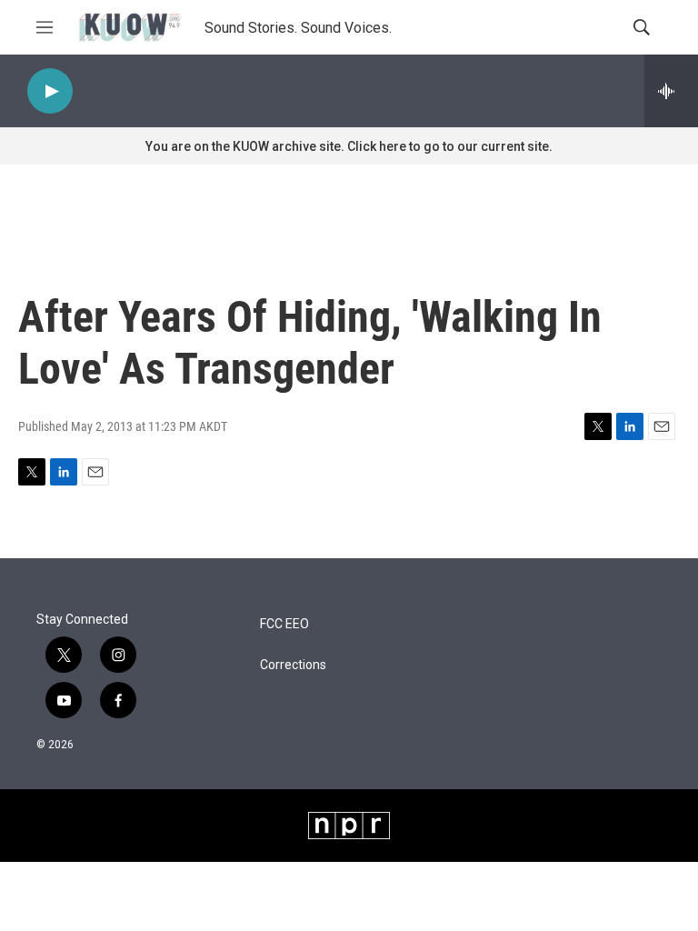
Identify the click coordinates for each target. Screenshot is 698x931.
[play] (50, 91)
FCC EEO (284, 624)
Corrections (293, 665)
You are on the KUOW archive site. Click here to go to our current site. (349, 146)
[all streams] (671, 91)
